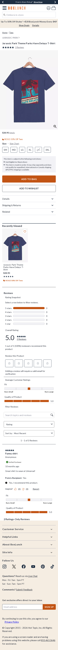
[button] (4, 8)
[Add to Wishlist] (25, 231)
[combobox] (29, 15)
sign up (49, 607)
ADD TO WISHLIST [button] (29, 188)
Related (6, 211)
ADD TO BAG (29, 179)
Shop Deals (24, 25)
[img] (4, 566)
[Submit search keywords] (4, 15)
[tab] (29, 89)
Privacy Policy (12, 622)
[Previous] (3, 2)
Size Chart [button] (14, 143)
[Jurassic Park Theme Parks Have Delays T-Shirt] (15, 245)
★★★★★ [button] (8, 276)
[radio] (5, 150)
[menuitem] (54, 8)
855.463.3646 (48, 640)
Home (4, 32)
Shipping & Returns (11, 205)
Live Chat (32, 576)
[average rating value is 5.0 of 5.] (8, 47)
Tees (11, 32)
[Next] (55, 2)
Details (35, 25)
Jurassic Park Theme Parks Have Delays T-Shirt (13, 267)
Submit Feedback (24, 589)
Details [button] (12, 133)
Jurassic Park (10, 37)
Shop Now (38, 2)
